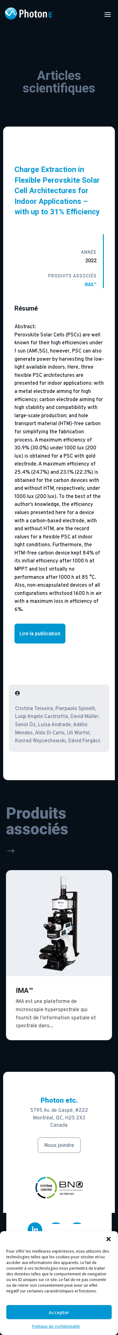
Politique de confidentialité (56, 1326)
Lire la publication (40, 634)
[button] (108, 1239)
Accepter (59, 1312)
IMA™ (91, 285)
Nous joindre (59, 1145)
